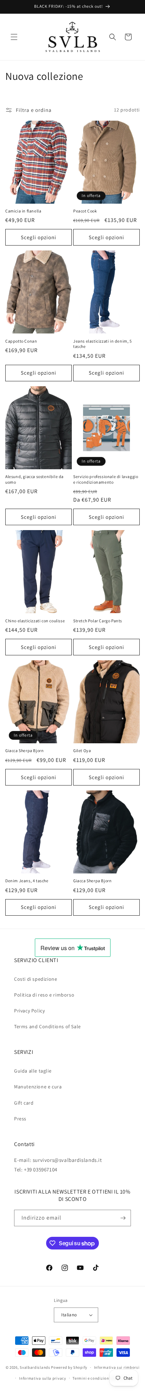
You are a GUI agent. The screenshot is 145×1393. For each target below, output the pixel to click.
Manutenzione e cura (38, 1086)
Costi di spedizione (35, 979)
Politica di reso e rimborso (44, 995)
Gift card (23, 1103)
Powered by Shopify (69, 1367)
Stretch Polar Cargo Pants (97, 620)
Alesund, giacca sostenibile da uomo (34, 479)
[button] (14, 37)
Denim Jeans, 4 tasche (27, 880)
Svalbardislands (35, 1367)
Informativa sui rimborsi (117, 1367)
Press (20, 1118)
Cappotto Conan (21, 341)
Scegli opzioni (38, 237)
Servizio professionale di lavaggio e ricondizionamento (105, 479)
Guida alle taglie (32, 1071)
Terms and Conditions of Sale (47, 1026)
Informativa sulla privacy (42, 1378)
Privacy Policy (29, 1010)
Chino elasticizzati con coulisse (35, 620)
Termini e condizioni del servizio (102, 1378)
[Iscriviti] (123, 1218)
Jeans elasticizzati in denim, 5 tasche (102, 343)
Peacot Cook (85, 211)
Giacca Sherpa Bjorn (24, 750)
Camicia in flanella (23, 211)
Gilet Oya (82, 750)
